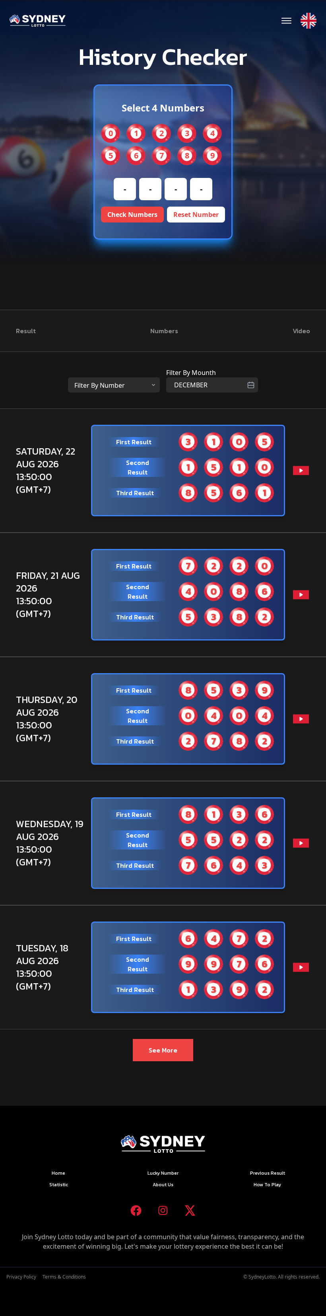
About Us (163, 1184)
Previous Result (267, 1173)
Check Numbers (132, 214)
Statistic (58, 1184)
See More (163, 1050)
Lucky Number (163, 1173)
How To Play (267, 1184)
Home (58, 1173)
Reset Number (196, 214)
